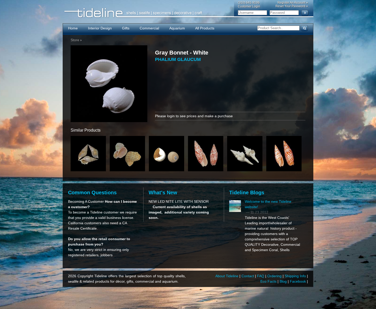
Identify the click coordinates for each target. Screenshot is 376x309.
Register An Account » (293, 2)
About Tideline (227, 276)
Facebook (298, 281)
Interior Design (100, 28)
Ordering (275, 276)
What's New (163, 192)
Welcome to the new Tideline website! (268, 204)
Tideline (188, 13)
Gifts (125, 28)
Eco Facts (269, 281)
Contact (248, 276)
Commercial (149, 28)
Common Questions (92, 192)
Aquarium (177, 28)
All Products (204, 28)
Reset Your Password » (291, 6)
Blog (284, 281)
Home (73, 28)
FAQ (261, 276)
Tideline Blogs (246, 192)
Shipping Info (296, 276)
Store (75, 40)
